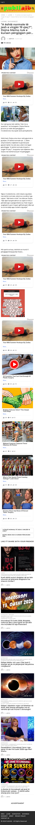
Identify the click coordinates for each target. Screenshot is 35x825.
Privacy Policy (20, 816)
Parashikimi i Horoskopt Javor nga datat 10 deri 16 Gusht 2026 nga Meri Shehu (16, 745)
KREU (2, 814)
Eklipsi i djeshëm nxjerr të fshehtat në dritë (15, 703)
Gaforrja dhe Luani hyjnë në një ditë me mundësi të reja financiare (16, 617)
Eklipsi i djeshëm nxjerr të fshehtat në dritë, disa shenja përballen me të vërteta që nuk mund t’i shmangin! (17, 707)
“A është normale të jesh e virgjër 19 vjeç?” (16, 530)
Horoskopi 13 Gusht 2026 (8, 618)
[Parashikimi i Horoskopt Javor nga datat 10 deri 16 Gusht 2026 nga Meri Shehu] (17, 729)
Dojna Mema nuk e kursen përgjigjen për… (16, 535)
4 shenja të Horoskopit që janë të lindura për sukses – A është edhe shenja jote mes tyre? (15, 787)
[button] (2, 8)
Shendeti (4, 816)
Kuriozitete (16, 814)
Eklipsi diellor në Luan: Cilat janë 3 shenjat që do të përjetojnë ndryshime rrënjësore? (16, 660)
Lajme (4, 21)
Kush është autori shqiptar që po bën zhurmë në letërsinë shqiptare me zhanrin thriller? (16, 575)
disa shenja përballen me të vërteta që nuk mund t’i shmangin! (16, 702)
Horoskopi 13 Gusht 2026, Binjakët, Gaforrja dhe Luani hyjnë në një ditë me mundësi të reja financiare (16, 622)
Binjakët (11, 614)
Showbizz (13, 21)
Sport (11, 816)
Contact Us (5, 818)
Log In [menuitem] (3, 2)
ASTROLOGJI (4, 614)
